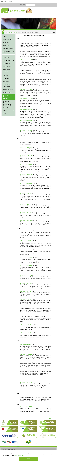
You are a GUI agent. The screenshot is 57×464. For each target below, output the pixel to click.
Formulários (6, 78)
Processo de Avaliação (8, 89)
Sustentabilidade (6, 63)
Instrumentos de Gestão (6, 52)
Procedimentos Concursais (6, 70)
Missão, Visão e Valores (8, 48)
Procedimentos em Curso (7, 75)
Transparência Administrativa (6, 56)
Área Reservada (8, 1)
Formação (5, 110)
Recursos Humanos (13, 32)
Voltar (50, 418)
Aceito (28, 458)
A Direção (5, 36)
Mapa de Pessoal (7, 92)
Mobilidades (6, 81)
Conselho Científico (7, 39)
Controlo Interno (6, 60)
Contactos (5, 113)
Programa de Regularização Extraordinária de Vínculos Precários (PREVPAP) (7, 104)
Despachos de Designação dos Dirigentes (7, 97)
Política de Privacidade (8, 449)
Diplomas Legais (6, 45)
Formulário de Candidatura (7, 85)
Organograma (6, 42)
